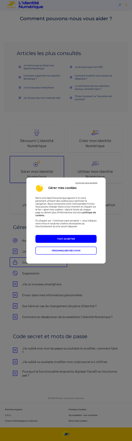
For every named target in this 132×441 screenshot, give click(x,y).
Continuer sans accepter (86, 183)
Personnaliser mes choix (66, 250)
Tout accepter (66, 239)
